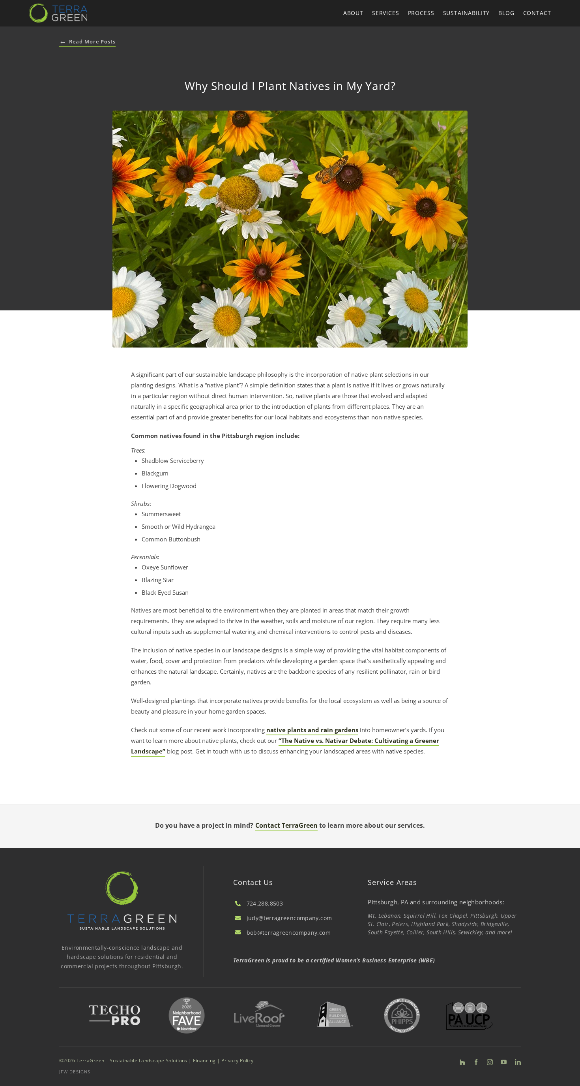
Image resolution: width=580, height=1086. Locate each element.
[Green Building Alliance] (334, 999)
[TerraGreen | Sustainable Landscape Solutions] (58, 6)
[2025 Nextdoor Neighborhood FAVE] (186, 997)
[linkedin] (518, 1062)
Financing (204, 1060)
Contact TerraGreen (286, 825)
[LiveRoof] (259, 1003)
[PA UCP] (469, 1005)
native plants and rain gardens (312, 730)
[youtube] (504, 1062)
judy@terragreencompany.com (289, 918)
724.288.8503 (265, 903)
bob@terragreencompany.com (289, 932)
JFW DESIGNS (74, 1072)
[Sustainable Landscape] (402, 997)
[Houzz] (462, 1062)
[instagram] (490, 1062)
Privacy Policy (237, 1060)
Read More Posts (87, 41)
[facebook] (476, 1062)
